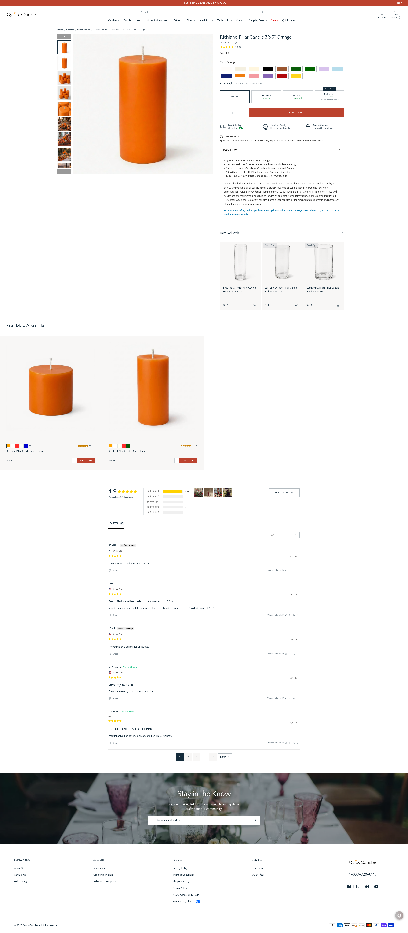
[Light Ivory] (240, 69)
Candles (70, 30)
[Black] (268, 69)
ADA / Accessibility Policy (186, 894)
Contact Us (20, 874)
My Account (99, 868)
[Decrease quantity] (224, 113)
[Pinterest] (367, 887)
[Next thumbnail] (64, 171)
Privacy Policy (180, 868)
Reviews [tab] (113, 523)
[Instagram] (358, 887)
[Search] (261, 12)
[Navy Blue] (226, 76)
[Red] (282, 76)
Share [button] (115, 570)
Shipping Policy (181, 881)
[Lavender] (323, 69)
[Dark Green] (295, 69)
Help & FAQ (20, 881)
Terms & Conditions (183, 874)
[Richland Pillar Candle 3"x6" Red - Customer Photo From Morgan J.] (227, 492)
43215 (253, 140)
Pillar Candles (83, 30)
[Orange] (240, 76)
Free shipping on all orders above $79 (204, 3)
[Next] (342, 233)
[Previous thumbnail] (64, 36)
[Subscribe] (255, 820)
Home (60, 30)
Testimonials (258, 868)
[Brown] (282, 69)
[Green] (310, 69)
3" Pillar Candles (101, 30)
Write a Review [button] (284, 493)
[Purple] (268, 76)
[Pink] (254, 76)
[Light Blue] (337, 69)
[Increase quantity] (241, 113)
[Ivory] (254, 69)
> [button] (225, 757)
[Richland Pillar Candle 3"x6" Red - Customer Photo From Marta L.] (208, 492)
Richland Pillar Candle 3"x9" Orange (128, 451)
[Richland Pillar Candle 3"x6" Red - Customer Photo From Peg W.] (198, 492)
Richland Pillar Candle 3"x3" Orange (25, 451)
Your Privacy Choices (184, 901)
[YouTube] (376, 887)
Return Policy (180, 888)
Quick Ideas (258, 874)
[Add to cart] (254, 305)
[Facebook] (349, 887)
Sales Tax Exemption (104, 881)
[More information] (325, 141)
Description (230, 150)
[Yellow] (295, 76)
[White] (226, 69)
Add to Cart (296, 113)
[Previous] (335, 233)
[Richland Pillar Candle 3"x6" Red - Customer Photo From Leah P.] (218, 492)
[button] (114, 20)
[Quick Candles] (23, 15)
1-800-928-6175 (362, 874)
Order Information (103, 874)
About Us (19, 868)
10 (213, 757)
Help (399, 3)
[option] (8, 446)
